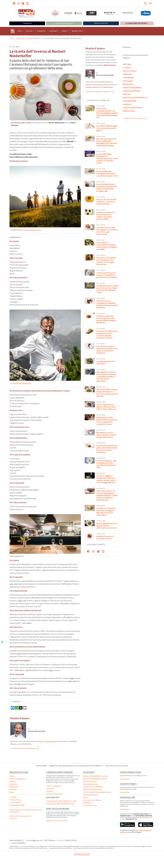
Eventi (64, 31)
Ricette (29, 31)
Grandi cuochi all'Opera (93, 787)
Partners (13, 789)
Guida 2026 (124, 779)
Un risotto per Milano (92, 800)
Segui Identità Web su (96, 545)
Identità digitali (101, 23)
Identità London (90, 781)
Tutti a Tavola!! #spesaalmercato (97, 792)
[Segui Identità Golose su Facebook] (14, 3)
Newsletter (77, 31)
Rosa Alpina (51, 741)
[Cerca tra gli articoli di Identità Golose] (146, 3)
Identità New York (90, 784)
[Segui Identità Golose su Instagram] (18, 3)
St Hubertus (40, 741)
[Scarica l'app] (127, 824)
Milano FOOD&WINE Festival (95, 776)
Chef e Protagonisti (17, 779)
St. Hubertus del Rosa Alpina (31, 230)
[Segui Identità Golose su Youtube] (27, 3)
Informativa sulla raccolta (82, 854)
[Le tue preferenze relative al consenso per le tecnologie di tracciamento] (2, 642)
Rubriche (41, 31)
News (11, 792)
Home (12, 38)
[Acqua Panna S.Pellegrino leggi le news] (55, 13)
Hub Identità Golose (64, 23)
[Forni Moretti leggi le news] (91, 13)
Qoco (85, 797)
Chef (19, 31)
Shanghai (87, 803)
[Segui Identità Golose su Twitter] (23, 3)
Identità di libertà (90, 795)
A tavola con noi (90, 805)
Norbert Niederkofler (23, 383)
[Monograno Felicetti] (128, 13)
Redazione (13, 787)
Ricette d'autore (33, 38)
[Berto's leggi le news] (109, 13)
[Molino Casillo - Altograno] (73, 13)
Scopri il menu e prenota (56, 821)
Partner (53, 31)
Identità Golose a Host (92, 789)
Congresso (27, 23)
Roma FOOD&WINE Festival (95, 779)
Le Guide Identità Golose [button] (136, 23)
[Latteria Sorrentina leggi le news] (146, 13)
